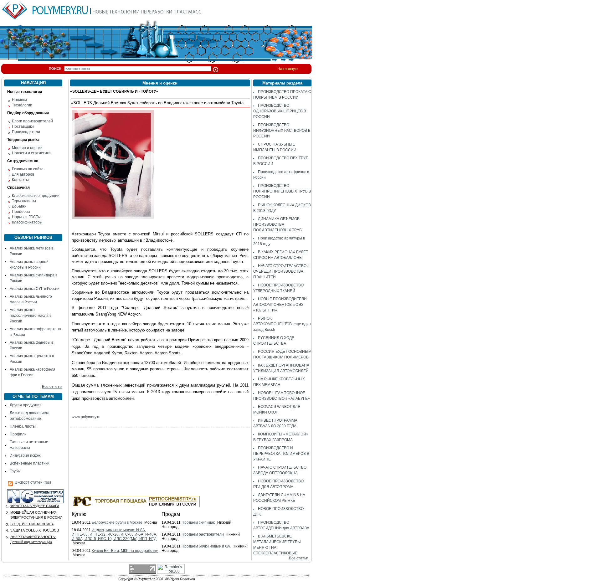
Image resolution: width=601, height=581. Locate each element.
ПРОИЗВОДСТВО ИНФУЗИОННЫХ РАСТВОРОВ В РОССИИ (282, 130)
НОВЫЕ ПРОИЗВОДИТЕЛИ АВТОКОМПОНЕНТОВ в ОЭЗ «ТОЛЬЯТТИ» (280, 304)
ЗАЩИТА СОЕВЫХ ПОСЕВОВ (34, 530)
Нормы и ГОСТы (26, 217)
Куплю (79, 514)
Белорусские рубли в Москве (117, 522)
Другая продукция (26, 405)
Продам (171, 514)
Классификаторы (27, 222)
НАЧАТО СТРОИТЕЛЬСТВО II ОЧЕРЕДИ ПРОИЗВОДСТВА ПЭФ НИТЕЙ (281, 271)
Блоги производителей (32, 121)
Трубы (15, 471)
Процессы (21, 211)
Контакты (20, 179)
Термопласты (24, 201)
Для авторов (23, 174)
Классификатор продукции (35, 195)
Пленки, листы (23, 426)
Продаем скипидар (198, 522)
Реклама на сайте (28, 169)
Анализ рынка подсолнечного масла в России (30, 315)
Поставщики (23, 126)
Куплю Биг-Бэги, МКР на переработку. (125, 550)
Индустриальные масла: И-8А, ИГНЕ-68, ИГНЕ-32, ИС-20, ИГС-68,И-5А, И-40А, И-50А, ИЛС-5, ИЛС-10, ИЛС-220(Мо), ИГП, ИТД (114, 534)
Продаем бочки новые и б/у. (206, 546)
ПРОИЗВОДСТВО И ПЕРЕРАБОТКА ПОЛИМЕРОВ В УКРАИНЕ (281, 453)
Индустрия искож (25, 455)
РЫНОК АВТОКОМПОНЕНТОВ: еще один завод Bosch (282, 324)
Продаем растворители (203, 534)
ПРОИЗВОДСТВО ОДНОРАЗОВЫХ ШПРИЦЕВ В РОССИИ (279, 111)
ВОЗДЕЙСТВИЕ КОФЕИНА (32, 524)
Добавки (19, 206)
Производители (26, 132)
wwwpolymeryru (86, 417)
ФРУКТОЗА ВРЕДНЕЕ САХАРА (34, 506)
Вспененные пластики (29, 463)
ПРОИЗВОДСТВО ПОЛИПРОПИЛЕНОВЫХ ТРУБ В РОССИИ (282, 191)
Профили (18, 434)
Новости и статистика (31, 153)
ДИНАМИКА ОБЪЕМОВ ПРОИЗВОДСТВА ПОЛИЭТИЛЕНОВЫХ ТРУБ (277, 224)
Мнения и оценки (27, 148)
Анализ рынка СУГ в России (34, 288)
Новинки (19, 100)
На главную (287, 69)
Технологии (22, 105)
